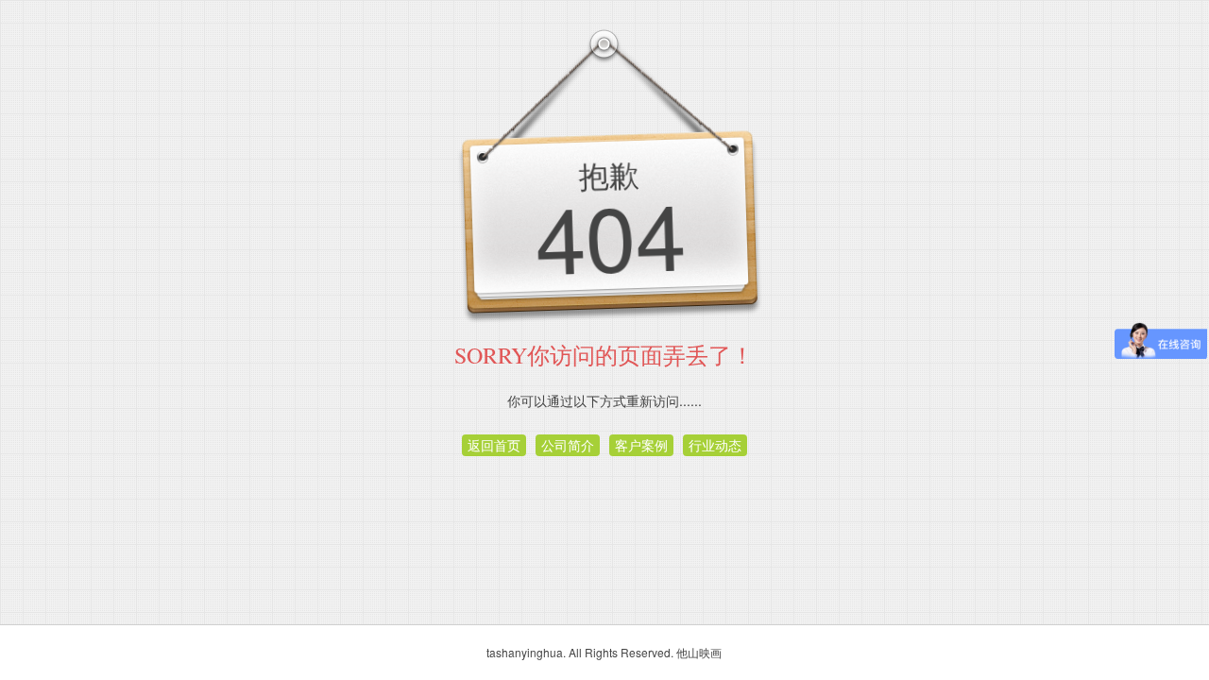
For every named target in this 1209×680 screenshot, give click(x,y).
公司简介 (567, 444)
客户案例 (641, 444)
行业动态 (715, 444)
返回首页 (494, 444)
